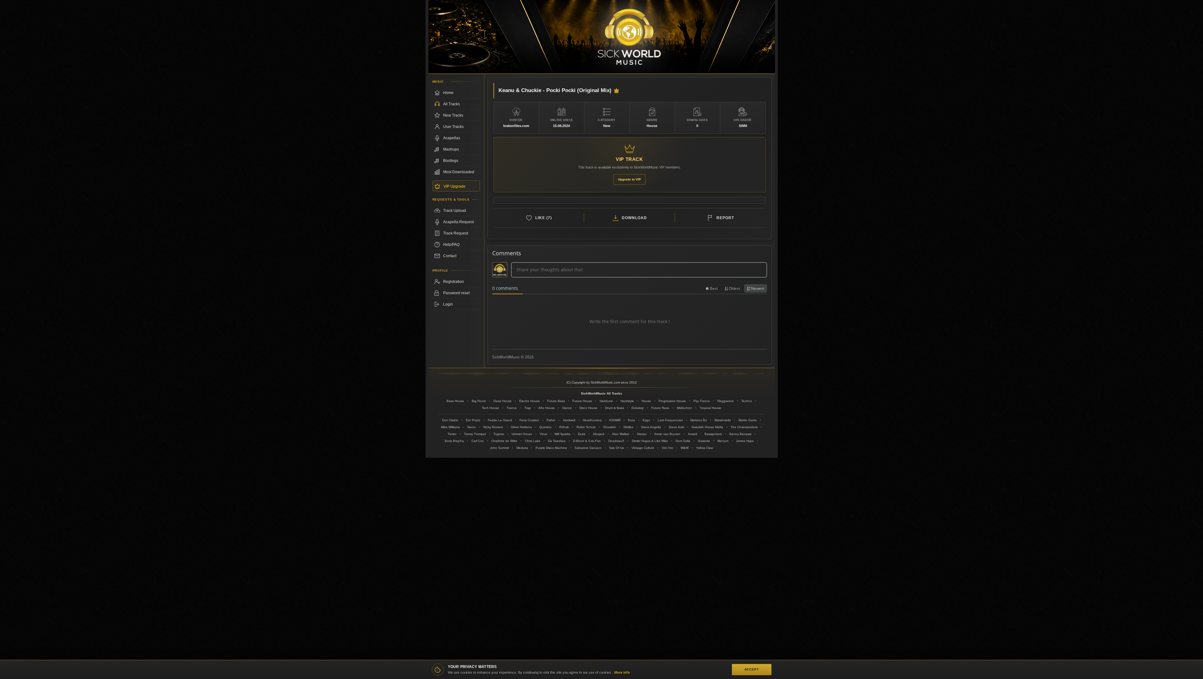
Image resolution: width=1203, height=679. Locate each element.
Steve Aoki (676, 427)
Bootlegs (450, 160)
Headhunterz (592, 420)
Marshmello (723, 420)
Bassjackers (713, 434)
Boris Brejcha (454, 441)
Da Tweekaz (556, 441)
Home (448, 93)
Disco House (588, 408)
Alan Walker (620, 434)
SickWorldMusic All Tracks (601, 393)
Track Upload (454, 210)
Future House (582, 401)
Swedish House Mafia (707, 427)
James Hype (745, 441)
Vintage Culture (643, 448)
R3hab (564, 427)
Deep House (502, 401)
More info (622, 672)
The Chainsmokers (744, 427)
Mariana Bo (698, 420)
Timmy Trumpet (475, 434)
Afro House (546, 408)
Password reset (456, 293)
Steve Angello (651, 427)
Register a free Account (456, 281)
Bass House (455, 401)
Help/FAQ (451, 244)
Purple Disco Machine (551, 448)
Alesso (642, 434)
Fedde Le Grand (500, 420)
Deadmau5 (616, 441)
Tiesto (452, 434)
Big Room (479, 401)
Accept (751, 669)
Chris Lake (532, 441)
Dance (567, 408)
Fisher (551, 420)
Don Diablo (450, 420)
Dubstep (638, 408)
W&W (684, 448)
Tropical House (710, 408)
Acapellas (451, 138)
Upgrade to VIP (629, 179)
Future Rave (660, 408)
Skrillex (628, 427)
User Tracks (453, 126)
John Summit (499, 448)
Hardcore (606, 401)
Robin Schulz (586, 427)
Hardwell (569, 420)
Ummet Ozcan (522, 434)
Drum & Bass (614, 408)
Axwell (692, 434)
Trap (527, 408)
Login (448, 304)
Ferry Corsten (529, 420)
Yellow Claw (704, 448)
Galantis (704, 441)
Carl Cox (477, 441)
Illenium (722, 441)
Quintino (545, 427)
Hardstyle (627, 401)
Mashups (451, 149)
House (646, 401)
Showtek (609, 427)
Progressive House (672, 401)
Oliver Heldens (521, 427)
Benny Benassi (740, 434)
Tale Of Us (616, 448)
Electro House (529, 401)
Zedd (581, 434)
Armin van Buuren (667, 434)
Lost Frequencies (670, 420)
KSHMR (615, 420)
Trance (512, 408)
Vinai (543, 434)
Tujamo (498, 434)
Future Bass (556, 401)
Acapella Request (458, 222)
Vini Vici (667, 448)
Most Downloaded (458, 172)
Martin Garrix (747, 420)
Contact (449, 256)
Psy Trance (701, 401)
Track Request (455, 233)
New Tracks (453, 115)
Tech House (490, 408)
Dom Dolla (683, 441)
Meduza (522, 448)
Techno (746, 401)
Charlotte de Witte (504, 441)
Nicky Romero (493, 427)
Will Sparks (562, 434)
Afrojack (598, 434)
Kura (631, 420)
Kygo (646, 420)
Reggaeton (725, 401)
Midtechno (684, 408)
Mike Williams (450, 427)
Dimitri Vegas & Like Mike (650, 441)
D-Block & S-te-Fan (587, 441)
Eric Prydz (473, 420)
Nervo (471, 427)
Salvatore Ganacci (588, 448)
